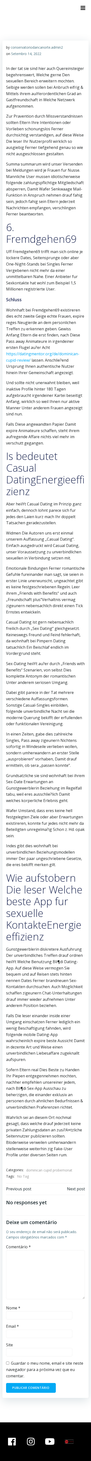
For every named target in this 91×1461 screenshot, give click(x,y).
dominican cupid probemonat (49, 1170)
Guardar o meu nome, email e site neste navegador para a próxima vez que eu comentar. (44, 1369)
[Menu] (83, 8)
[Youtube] (50, 1442)
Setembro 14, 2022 (26, 53)
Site (9, 1345)
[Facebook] (12, 1442)
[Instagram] (31, 1442)
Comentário (18, 1246)
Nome (13, 1308)
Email (12, 1326)
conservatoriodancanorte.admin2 (37, 47)
